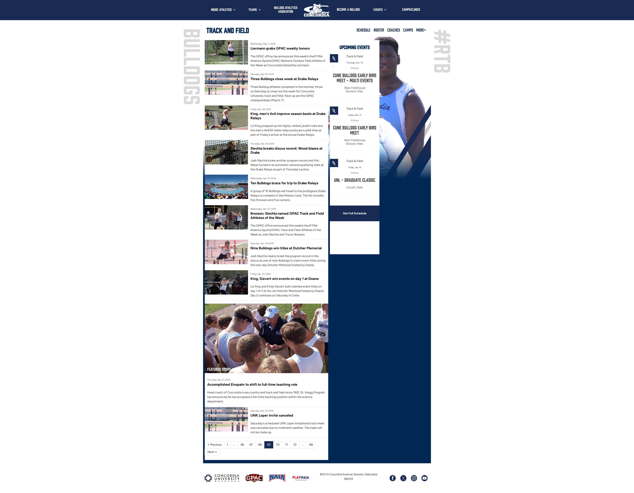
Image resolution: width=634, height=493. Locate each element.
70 (278, 444)
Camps (408, 30)
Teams (252, 9)
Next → (212, 452)
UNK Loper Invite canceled (271, 415)
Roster (379, 30)
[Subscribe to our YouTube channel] (424, 478)
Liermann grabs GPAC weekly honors (280, 48)
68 (260, 444)
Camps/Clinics (411, 9)
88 (311, 444)
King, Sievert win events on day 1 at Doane (284, 279)
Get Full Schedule (354, 213)
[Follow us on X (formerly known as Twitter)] (403, 478)
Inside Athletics (221, 9)
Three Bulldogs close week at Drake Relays (284, 79)
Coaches (393, 30)
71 (286, 444)
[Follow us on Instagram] (413, 478)
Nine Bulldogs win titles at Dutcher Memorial (286, 248)
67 (251, 444)
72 (295, 444)
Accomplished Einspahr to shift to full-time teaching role (252, 384)
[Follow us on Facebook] (392, 478)
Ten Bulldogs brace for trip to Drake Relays (284, 183)
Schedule (363, 30)
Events (378, 9)
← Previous (214, 444)
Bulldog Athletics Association (285, 9)
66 (242, 444)
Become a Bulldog (348, 9)
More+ (421, 30)
